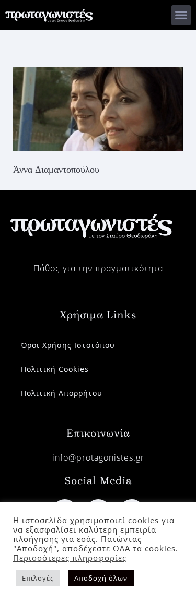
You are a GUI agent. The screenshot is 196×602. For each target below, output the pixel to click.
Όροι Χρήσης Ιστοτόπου (68, 345)
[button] (181, 15)
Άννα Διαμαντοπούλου (56, 169)
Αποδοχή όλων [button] (101, 578)
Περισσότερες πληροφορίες (69, 557)
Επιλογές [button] (38, 578)
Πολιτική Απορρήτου (61, 393)
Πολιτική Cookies (55, 369)
